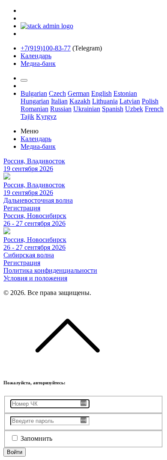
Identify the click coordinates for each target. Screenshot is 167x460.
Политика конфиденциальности (50, 270)
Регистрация (21, 208)
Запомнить (36, 438)
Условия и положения (35, 278)
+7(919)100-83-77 (46, 48)
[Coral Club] (47, 25)
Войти (14, 452)
